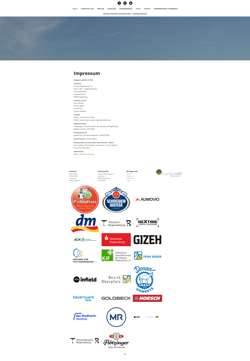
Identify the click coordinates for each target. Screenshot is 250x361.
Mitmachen (112, 9)
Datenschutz (130, 178)
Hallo (75, 9)
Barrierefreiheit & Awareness (165, 9)
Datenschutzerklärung (86, 154)
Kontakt (147, 9)
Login (128, 180)
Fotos (138, 9)
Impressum (129, 176)
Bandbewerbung (125, 9)
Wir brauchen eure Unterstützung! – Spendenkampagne (125, 14)
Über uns (100, 9)
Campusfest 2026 (87, 9)
